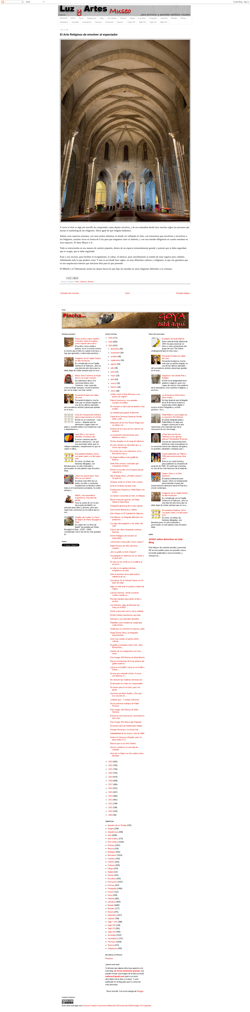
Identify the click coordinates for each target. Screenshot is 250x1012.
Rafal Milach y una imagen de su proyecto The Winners (174, 416)
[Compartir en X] (72, 278)
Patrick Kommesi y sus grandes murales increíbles (124, 401)
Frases (111, 892)
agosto (114, 364)
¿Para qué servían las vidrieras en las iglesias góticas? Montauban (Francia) (174, 436)
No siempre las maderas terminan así (126, 680)
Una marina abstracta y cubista (123, 509)
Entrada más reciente (70, 293)
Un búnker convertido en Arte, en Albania (127, 496)
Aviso (81, 18)
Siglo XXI (163, 22)
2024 (110, 345)
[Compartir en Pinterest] (77, 278)
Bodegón (111, 852)
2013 (110, 800)
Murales (111, 908)
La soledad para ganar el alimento (124, 412)
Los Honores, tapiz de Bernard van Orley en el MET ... (125, 606)
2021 (110, 769)
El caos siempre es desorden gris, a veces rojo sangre (125, 446)
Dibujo (132, 18)
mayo (113, 375)
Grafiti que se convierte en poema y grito (127, 629)
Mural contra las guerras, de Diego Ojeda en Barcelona (124, 500)
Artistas (120, 22)
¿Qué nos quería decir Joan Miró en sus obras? (87, 477)
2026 (110, 338)
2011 (110, 807)
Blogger (140, 991)
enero (113, 391)
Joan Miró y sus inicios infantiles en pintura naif (85, 435)
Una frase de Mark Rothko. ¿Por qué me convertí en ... (126, 694)
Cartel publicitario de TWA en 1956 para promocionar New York (174, 456)
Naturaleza (64, 22)
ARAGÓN (63, 18)
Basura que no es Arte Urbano (123, 743)
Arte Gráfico (113, 838)
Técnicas (98, 22)
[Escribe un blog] (69, 278)
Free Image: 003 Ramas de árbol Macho (127, 657)
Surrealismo (86, 22)
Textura (111, 945)
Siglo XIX (142, 22)
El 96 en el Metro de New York (123, 486)
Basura (111, 848)
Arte (77, 282)
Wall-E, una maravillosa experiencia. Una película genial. (85, 497)
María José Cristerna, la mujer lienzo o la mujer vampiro (88, 376)
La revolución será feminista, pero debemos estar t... (124, 436)
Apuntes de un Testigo (117, 825)
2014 (110, 796)
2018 (110, 780)
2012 (110, 803)
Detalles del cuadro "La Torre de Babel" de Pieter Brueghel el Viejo (88, 519)
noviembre (115, 353)
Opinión (111, 918)
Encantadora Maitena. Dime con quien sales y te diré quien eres (88, 456)
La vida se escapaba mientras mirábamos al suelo (123, 569)
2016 (110, 788)
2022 (110, 765)
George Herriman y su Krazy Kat (124, 729)
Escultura (142, 18)
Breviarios (112, 855)
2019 (110, 777)
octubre (114, 356)
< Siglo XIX (131, 22)
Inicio (127, 293)
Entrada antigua (183, 293)
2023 (110, 761)
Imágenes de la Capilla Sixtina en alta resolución (88, 359)
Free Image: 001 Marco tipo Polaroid (125, 722)
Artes (102, 18)
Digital (110, 872)
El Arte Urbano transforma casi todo (125, 615)
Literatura (164, 18)
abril (113, 379)
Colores (111, 862)
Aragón (111, 828)
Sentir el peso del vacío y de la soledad (126, 611)
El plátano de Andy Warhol (173, 339)
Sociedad (75, 22)
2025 (110, 342)
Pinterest (109, 958)
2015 (110, 792)
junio (113, 372)
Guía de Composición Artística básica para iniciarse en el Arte (88, 416)
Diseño (111, 875)
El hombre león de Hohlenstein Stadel (126, 726)
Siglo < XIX (112, 922)
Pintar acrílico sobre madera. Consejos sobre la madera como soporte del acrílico (87, 341)
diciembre (115, 349)
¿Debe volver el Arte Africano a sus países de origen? (125, 395)
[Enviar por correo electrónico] (67, 278)
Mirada (90, 282)
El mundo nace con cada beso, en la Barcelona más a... (125, 452)
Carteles (111, 858)
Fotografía (153, 18)
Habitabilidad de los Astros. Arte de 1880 (127, 733)
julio (112, 368)
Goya (110, 895)
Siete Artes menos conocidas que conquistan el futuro (124, 464)
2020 (110, 773)
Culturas (123, 18)
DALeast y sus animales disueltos (124, 619)
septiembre (116, 360)
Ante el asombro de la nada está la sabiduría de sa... (124, 575)
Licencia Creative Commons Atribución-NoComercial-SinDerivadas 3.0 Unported (116, 1005)
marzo (114, 383)
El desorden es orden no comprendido (126, 683)
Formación (109, 22)
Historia (111, 898)
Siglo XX (153, 22)
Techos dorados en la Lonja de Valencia (127, 441)
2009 (110, 815)
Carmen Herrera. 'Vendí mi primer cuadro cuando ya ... (124, 594)
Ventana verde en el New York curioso (126, 482)
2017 (110, 784)
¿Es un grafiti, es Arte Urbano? (123, 552)
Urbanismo (112, 948)
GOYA (73, 18)
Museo (183, 18)
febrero (114, 387)
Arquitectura (91, 18)
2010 (110, 811)
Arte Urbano (112, 18)
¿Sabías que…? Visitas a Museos (124, 700)
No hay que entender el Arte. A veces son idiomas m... (126, 674)
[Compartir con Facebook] (74, 278)
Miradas (174, 18)
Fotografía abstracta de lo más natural (126, 506)
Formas (111, 885)
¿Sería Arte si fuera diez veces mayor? (126, 542)
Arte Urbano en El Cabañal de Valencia (126, 513)
